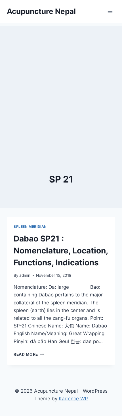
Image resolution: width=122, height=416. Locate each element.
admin (24, 275)
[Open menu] (110, 11)
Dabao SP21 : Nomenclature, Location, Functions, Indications (61, 250)
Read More (29, 354)
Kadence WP (73, 398)
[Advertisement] (61, 87)
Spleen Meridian (30, 226)
